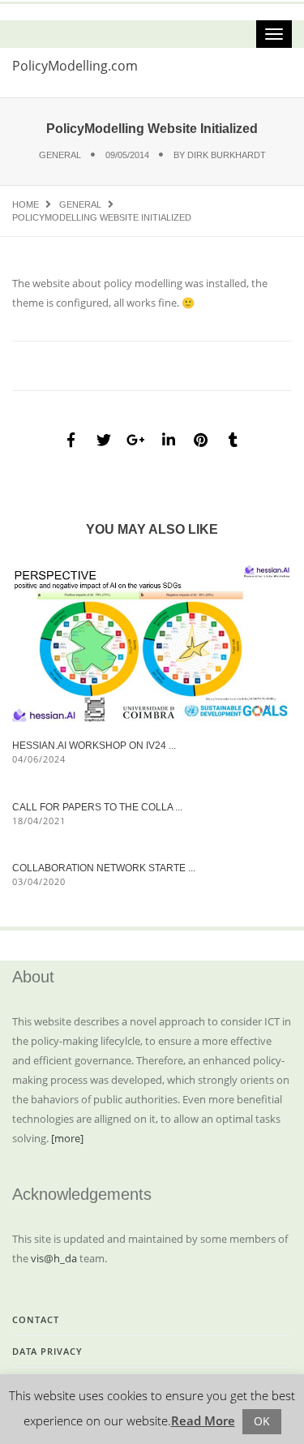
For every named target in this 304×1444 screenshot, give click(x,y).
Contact (35, 1319)
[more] (67, 1138)
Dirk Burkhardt (226, 155)
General (60, 155)
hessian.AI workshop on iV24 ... (94, 745)
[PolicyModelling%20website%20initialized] (71, 439)
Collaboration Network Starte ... (103, 868)
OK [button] (262, 1421)
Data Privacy (47, 1351)
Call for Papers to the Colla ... (97, 807)
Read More (203, 1420)
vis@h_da (54, 1258)
